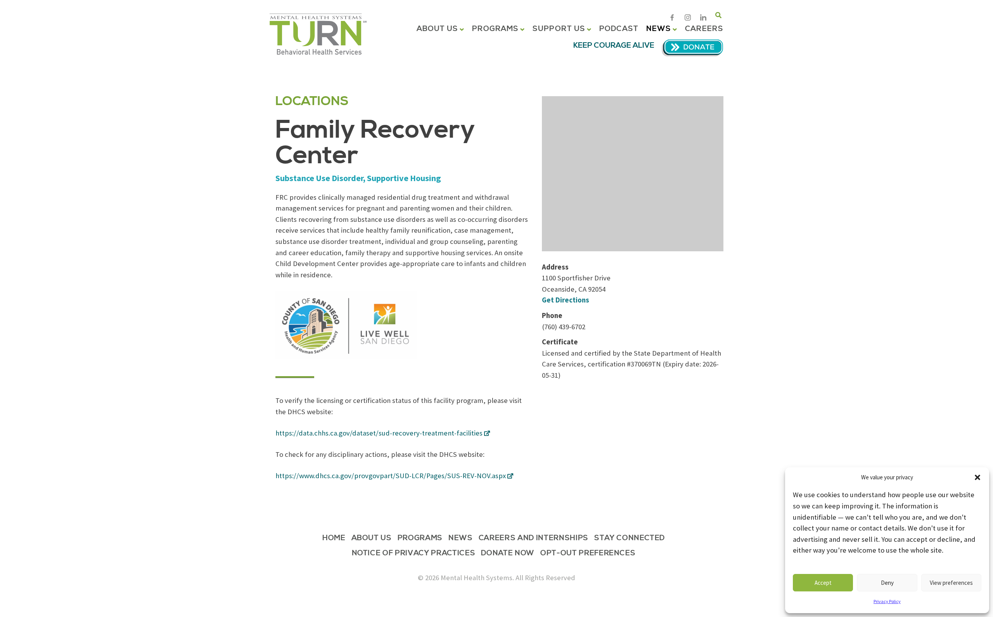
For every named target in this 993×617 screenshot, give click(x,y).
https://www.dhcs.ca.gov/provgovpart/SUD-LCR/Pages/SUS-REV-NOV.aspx (390, 475)
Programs (495, 28)
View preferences (951, 582)
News (658, 28)
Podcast (618, 28)
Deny (887, 582)
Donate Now (508, 554)
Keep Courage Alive (613, 45)
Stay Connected (629, 539)
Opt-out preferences (588, 554)
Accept (823, 582)
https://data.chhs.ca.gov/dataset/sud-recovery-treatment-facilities (379, 433)
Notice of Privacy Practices (414, 554)
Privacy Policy (887, 601)
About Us (437, 28)
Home (334, 539)
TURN (318, 34)
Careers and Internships (533, 539)
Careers (704, 28)
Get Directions (565, 300)
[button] (977, 477)
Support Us (559, 28)
